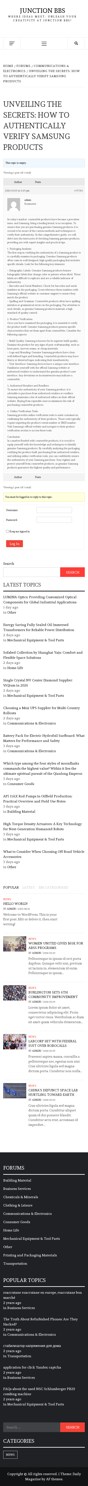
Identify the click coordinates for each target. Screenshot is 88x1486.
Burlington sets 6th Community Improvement (53, 994)
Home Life (15, 668)
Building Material (21, 812)
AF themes (54, 1479)
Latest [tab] (28, 887)
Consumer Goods (20, 784)
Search (8, 564)
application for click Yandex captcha (32, 1367)
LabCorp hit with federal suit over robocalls (52, 1043)
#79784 (78, 190)
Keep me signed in (19, 531)
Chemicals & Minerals (20, 1197)
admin (11, 908)
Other (11, 612)
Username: (12, 510)
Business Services (17, 1189)
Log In (14, 544)
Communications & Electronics (31, 723)
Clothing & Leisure (17, 1205)
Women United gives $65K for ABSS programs (55, 945)
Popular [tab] (11, 887)
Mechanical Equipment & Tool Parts (35, 640)
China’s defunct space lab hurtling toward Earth (53, 1092)
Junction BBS (42, 10)
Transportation (15, 1264)
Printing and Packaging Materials (30, 1255)
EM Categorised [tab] (53, 887)
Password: (12, 520)
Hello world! (15, 904)
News (7, 899)
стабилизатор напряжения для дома (32, 1346)
